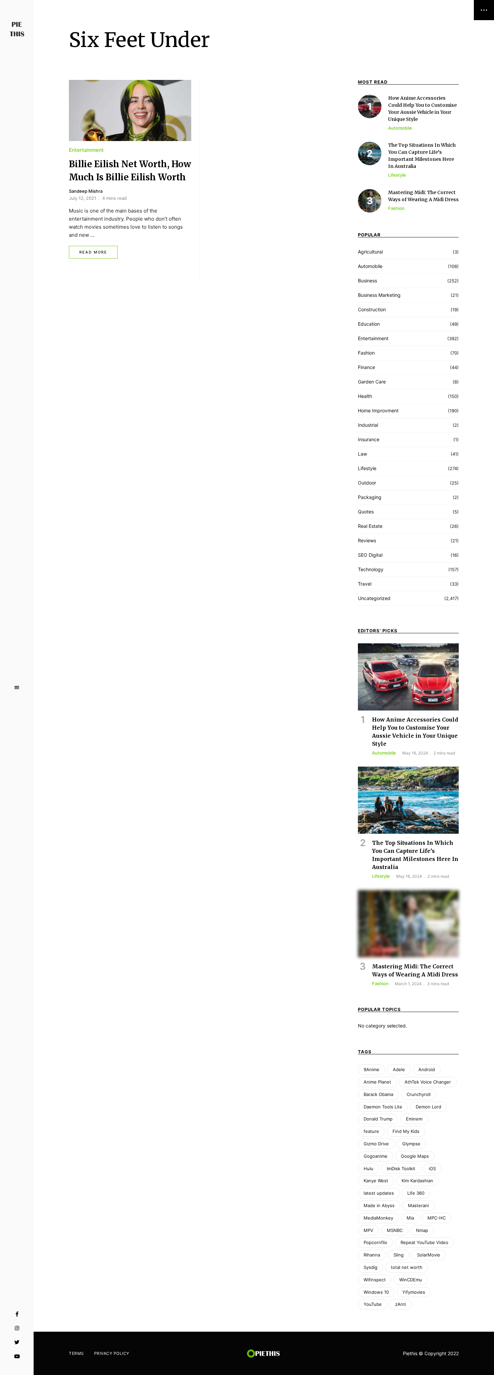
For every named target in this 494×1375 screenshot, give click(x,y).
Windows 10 (376, 1292)
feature (371, 1131)
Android (426, 1069)
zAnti (400, 1304)
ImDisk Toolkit (401, 1168)
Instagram (17, 1328)
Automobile (370, 266)
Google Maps (415, 1156)
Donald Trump (378, 1118)
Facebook (17, 1314)
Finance (366, 367)
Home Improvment (378, 410)
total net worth (406, 1267)
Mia (410, 1218)
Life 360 (415, 1193)
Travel (364, 584)
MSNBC (395, 1230)
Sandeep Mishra (85, 191)
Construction (372, 309)
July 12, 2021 (82, 198)
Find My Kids (406, 1131)
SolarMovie (428, 1254)
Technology (370, 569)
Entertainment (86, 150)
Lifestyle (367, 468)
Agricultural (370, 252)
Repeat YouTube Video (424, 1242)
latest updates (379, 1193)
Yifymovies (413, 1292)
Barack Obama (378, 1094)
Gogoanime (375, 1156)
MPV (368, 1230)
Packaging (369, 497)
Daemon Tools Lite (383, 1106)
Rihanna (372, 1254)
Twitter (17, 1342)
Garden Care (372, 381)
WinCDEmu (410, 1279)
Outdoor (367, 483)
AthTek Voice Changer (428, 1082)
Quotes (366, 511)
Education (369, 324)
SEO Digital (370, 555)
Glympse (411, 1143)
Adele (399, 1069)
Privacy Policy (111, 1353)
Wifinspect (375, 1279)
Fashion (366, 353)
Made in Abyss (379, 1205)
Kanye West (376, 1180)
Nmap (422, 1230)
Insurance (368, 439)
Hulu (368, 1168)
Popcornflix (375, 1242)
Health (365, 396)
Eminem (414, 1118)
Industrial (368, 425)
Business (367, 280)
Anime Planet (377, 1082)
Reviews (367, 540)
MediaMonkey (378, 1218)
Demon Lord (428, 1106)
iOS (432, 1168)
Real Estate (370, 526)
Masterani (418, 1205)
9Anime (371, 1069)
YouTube (17, 1356)
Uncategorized (374, 598)
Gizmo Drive (376, 1143)
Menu (17, 687)
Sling (399, 1254)
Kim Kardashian (417, 1180)
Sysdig (370, 1267)
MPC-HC (436, 1218)
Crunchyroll (418, 1094)
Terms (76, 1353)
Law (362, 454)
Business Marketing (379, 295)
